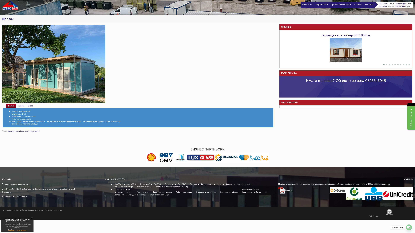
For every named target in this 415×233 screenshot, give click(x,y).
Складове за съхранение (206, 192)
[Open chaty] (409, 227)
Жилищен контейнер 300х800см (345, 35)
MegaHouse (321, 4)
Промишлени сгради (340, 4)
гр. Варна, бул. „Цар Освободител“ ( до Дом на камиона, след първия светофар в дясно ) (39, 189)
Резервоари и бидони (250, 189)
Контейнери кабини (244, 184)
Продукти (306, 4)
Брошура (289, 190)
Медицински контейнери (123, 187)
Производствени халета (162, 192)
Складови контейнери (137, 195)
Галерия (358, 4)
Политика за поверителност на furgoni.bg (172, 187)
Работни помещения (184, 192)
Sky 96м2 (157, 184)
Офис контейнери (144, 187)
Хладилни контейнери (229, 192)
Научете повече (21, 230)
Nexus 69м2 (145, 184)
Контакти (369, 4)
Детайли (11, 106)
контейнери (29, 131)
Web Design (373, 216)
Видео (30, 106)
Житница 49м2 (206, 184)
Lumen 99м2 (131, 184)
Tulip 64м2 (182, 184)
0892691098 (400, 6)
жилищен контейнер (16, 131)
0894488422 (400, 4)
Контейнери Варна (19, 196)
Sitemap (59, 210)
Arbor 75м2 (118, 184)
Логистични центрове (123, 192)
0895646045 (383, 6)
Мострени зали (142, 192)
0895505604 (383, 4)
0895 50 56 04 (21, 184)
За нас (219, 184)
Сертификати (119, 195)
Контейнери (6, 196)
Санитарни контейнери (251, 192)
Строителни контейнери (159, 195)
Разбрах (11, 230)
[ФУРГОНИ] (10, 6)
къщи (37, 131)
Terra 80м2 (169, 184)
